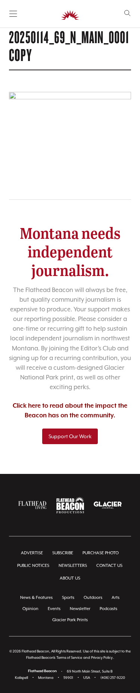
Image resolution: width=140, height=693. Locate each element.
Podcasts (108, 608)
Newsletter (80, 608)
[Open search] (127, 13)
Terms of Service (69, 657)
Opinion (30, 608)
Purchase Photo (101, 553)
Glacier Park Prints (70, 619)
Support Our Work (70, 436)
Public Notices (33, 565)
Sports (68, 597)
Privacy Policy (102, 657)
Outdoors (93, 597)
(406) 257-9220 (112, 678)
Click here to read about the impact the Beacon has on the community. (70, 410)
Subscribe (62, 553)
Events (54, 608)
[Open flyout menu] (13, 13)
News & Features (36, 597)
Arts (115, 597)
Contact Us (109, 565)
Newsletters (73, 565)
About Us (70, 578)
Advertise (32, 553)
